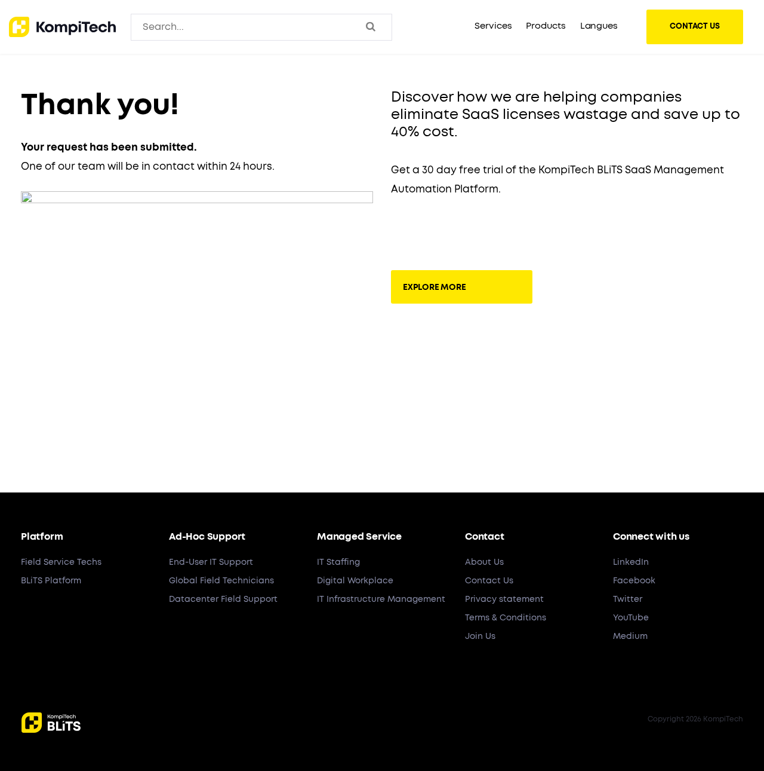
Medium (630, 636)
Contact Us (489, 581)
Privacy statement (504, 599)
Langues (599, 26)
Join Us (480, 636)
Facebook (634, 581)
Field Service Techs (61, 562)
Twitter (627, 599)
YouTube (631, 618)
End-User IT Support (211, 562)
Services (493, 26)
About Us (484, 562)
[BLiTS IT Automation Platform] (461, 231)
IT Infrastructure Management (381, 599)
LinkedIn (631, 562)
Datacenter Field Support (223, 599)
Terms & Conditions (505, 618)
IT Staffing (338, 562)
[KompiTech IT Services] (62, 27)
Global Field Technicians (221, 581)
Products (545, 26)
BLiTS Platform (51, 581)
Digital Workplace (355, 581)
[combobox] (192, 26)
